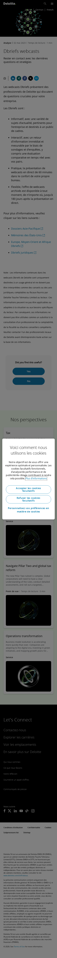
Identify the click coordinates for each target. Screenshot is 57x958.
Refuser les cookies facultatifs (28, 499)
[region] (28, 479)
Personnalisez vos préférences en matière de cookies (28, 510)
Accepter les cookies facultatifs (28, 489)
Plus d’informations (36, 478)
